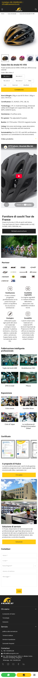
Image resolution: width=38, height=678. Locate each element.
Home (2, 13)
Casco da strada (12, 13)
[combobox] (2, 566)
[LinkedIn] (23, 664)
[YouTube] (13, 664)
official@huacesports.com (10, 4)
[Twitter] (3, 664)
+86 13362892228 (16, 2)
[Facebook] (18, 664)
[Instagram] (8, 664)
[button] (5, 58)
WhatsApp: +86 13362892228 (11, 660)
